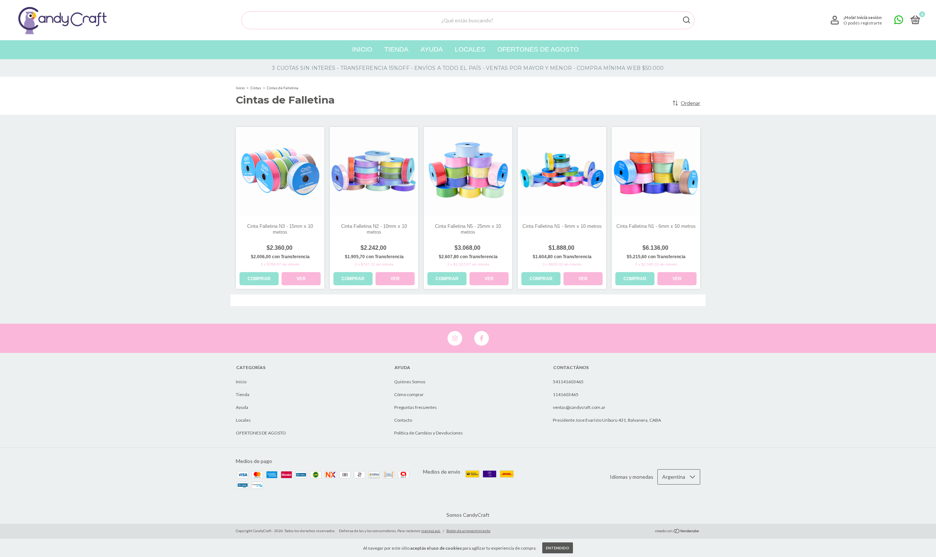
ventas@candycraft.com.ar (579, 407)
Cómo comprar (409, 394)
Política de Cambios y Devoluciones (428, 433)
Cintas (255, 88)
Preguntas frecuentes (415, 407)
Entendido (557, 548)
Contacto (403, 420)
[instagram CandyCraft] (455, 338)
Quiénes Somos (410, 381)
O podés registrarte (862, 23)
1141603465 (565, 394)
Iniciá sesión (869, 17)
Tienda (396, 49)
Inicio (362, 49)
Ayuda (431, 49)
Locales (470, 49)
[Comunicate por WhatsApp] (899, 21)
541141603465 (568, 381)
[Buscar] (686, 20)
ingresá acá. (431, 530)
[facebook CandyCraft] (481, 338)
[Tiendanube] (677, 531)
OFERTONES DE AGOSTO (538, 49)
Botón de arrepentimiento (468, 530)
